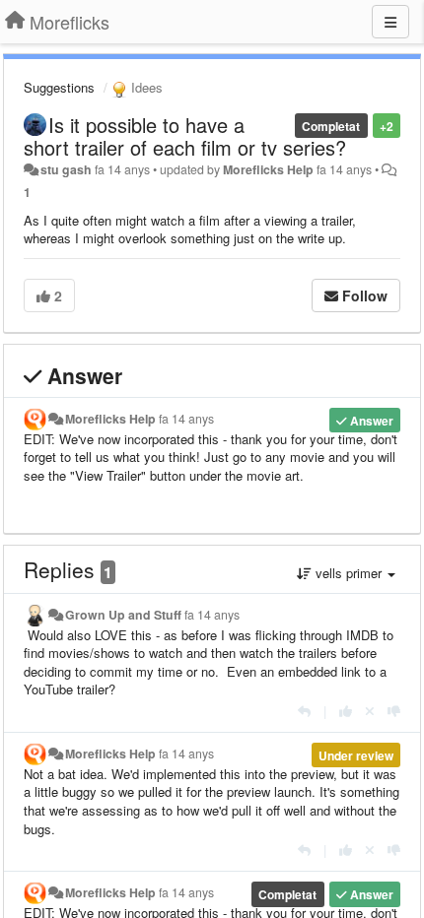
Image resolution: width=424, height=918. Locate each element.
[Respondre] (304, 710)
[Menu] (390, 21)
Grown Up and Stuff (123, 614)
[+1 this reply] (345, 710)
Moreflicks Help (268, 169)
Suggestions (59, 87)
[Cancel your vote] (370, 710)
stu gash (66, 169)
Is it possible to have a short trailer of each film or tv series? (185, 136)
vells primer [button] (349, 572)
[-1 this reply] (394, 710)
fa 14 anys (186, 418)
